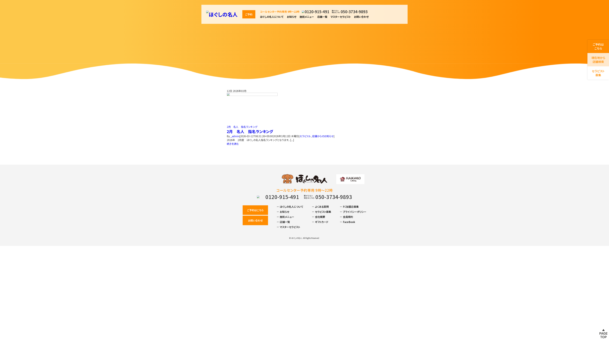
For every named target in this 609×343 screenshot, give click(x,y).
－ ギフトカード (320, 222)
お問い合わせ (361, 17)
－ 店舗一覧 (283, 222)
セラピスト (305, 136)
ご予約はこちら (255, 210)
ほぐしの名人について (272, 17)
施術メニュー (307, 17)
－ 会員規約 (346, 217)
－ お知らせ (283, 212)
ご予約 (248, 14)
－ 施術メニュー (285, 217)
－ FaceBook (347, 222)
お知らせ (291, 17)
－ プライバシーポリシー (353, 212)
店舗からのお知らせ (323, 136)
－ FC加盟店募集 (349, 206)
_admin (234, 136)
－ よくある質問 (320, 206)
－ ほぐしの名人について (290, 206)
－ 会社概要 (318, 217)
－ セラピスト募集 (321, 212)
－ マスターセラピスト (288, 227)
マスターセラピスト (341, 17)
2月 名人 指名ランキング (242, 127)
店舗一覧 (322, 17)
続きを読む (233, 144)
